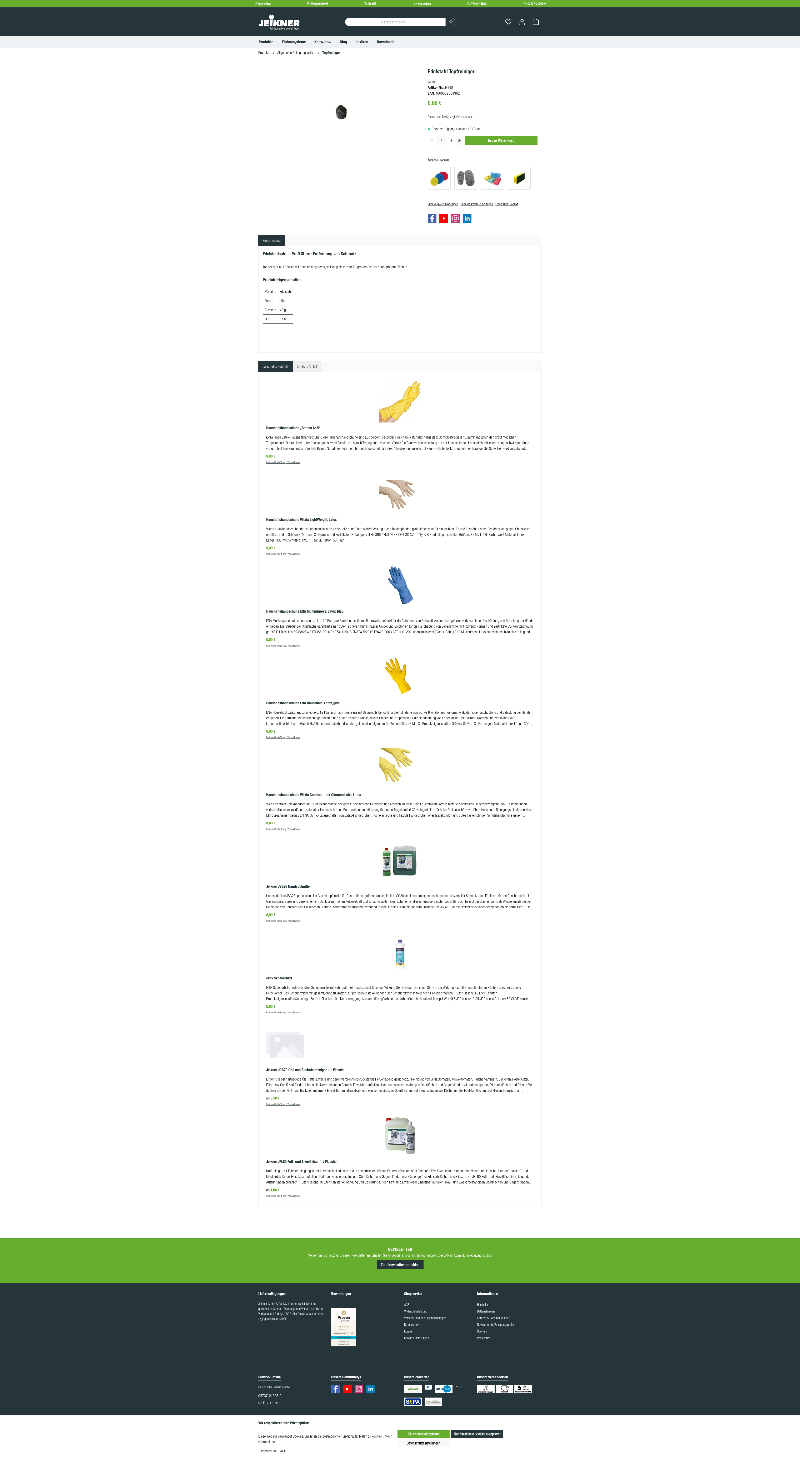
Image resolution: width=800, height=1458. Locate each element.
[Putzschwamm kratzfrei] (492, 178)
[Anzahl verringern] (432, 140)
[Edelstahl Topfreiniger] (341, 112)
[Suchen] (450, 22)
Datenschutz (411, 1324)
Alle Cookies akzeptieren (424, 1434)
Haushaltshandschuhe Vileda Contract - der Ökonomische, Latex (313, 794)
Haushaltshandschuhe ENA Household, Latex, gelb (303, 703)
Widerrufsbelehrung (415, 1311)
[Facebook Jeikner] (433, 219)
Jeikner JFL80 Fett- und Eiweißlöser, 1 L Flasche (301, 1161)
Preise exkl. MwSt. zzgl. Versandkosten (450, 117)
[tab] (271, 240)
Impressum (483, 1338)
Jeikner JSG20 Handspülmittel (288, 886)
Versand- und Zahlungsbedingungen (425, 1318)
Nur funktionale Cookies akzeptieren (477, 1434)
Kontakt (408, 1331)
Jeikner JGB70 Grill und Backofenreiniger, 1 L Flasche (305, 1070)
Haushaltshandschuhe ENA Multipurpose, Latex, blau (305, 611)
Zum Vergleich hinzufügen (443, 204)
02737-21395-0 (537, 3)
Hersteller (482, 1304)
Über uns (482, 1331)
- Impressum (268, 1451)
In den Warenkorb (501, 140)
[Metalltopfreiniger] (465, 178)
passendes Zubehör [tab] (275, 366)
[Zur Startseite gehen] (279, 22)
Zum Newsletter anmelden (400, 1264)
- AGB (282, 1451)
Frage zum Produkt (506, 204)
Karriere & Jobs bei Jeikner (493, 1318)
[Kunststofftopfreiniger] (439, 178)
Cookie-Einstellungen (416, 1338)
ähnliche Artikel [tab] (307, 366)
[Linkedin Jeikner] (468, 219)
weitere (433, 82)
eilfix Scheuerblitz (279, 978)
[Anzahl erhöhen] (451, 140)
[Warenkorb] (536, 22)
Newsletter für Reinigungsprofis (495, 1324)
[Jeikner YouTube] (444, 219)
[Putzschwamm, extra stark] (519, 178)
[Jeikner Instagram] (456, 219)
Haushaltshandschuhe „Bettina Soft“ (293, 428)
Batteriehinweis (486, 1311)
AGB (406, 1304)
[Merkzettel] (508, 22)
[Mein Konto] (522, 22)
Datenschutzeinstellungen (423, 1443)
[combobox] (395, 22)
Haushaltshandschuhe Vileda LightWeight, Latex (301, 519)
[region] (341, 112)
